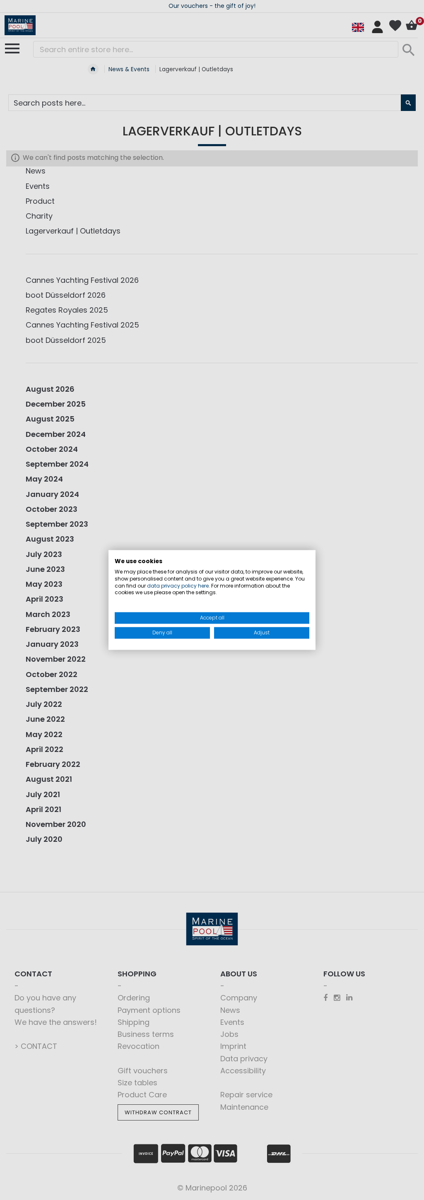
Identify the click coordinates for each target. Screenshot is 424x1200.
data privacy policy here (178, 585)
